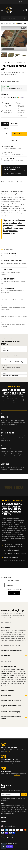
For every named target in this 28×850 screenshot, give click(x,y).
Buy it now (14, 140)
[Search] (25, 18)
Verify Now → (9, 751)
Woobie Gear (9, 62)
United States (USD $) (9, 826)
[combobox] (14, 18)
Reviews (22, 181)
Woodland (5, 123)
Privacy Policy (4, 800)
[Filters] (3, 585)
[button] (12, 97)
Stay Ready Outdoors (11, 843)
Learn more (20, 763)
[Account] (23, 10)
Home (2, 23)
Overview (3, 181)
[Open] (3, 846)
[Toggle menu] (2, 10)
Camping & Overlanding (10, 23)
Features (10, 181)
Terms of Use (21, 798)
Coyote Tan (5, 128)
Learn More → (17, 774)
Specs (16, 181)
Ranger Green (14, 123)
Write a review (14, 593)
